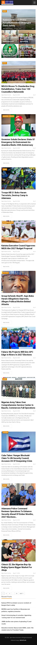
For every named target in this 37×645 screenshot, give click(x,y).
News (4, 11)
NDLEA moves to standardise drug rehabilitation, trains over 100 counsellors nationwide (17, 89)
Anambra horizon (8, 116)
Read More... (6, 110)
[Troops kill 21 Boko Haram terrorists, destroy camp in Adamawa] (18, 178)
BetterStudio (23, 640)
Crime (4, 169)
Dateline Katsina (8, 222)
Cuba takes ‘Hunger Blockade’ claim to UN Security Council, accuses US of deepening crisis (16, 458)
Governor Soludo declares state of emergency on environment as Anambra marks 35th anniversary (18, 142)
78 (16, 593)
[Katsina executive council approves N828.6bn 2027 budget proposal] (18, 231)
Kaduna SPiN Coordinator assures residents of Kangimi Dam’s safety (17, 23)
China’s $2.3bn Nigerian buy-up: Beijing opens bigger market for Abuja (16, 567)
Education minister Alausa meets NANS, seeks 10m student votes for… (27, 55)
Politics (5, 272)
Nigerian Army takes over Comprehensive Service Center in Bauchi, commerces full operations (18, 405)
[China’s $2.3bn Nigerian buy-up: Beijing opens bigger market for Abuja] (18, 550)
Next (21, 593)
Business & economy (9, 541)
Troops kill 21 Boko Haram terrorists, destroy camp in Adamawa (14, 195)
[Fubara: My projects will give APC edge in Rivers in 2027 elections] (18, 338)
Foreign (5, 432)
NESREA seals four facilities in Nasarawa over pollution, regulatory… (10, 41)
